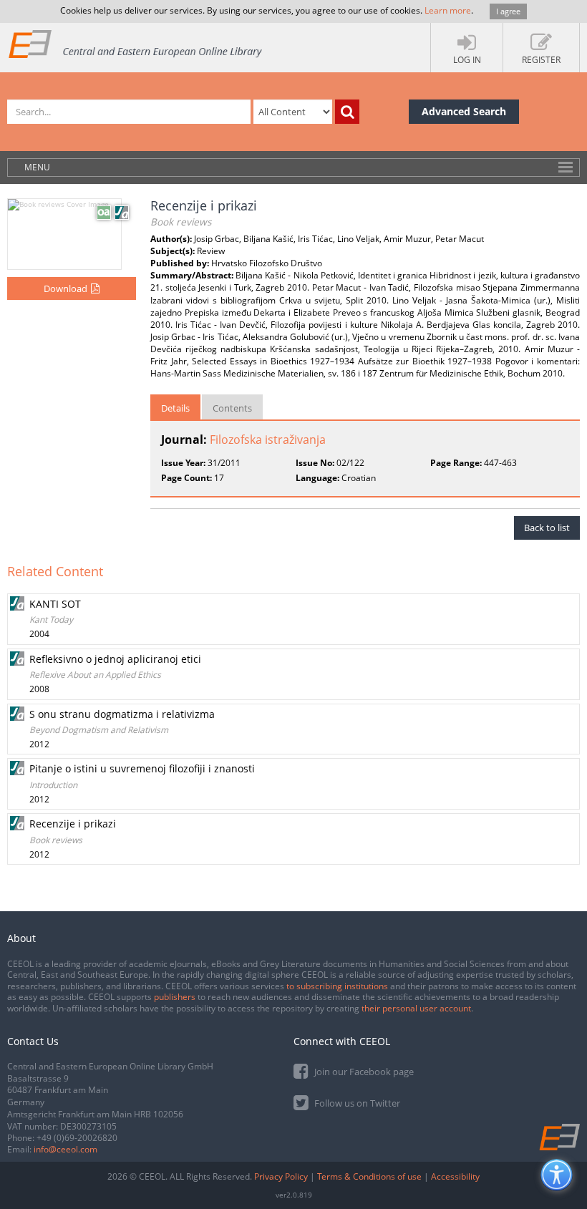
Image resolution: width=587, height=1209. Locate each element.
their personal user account (416, 1008)
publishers (174, 997)
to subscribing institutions (337, 986)
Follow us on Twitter (356, 1103)
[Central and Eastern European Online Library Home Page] (136, 43)
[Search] (347, 111)
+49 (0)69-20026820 (77, 1138)
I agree (508, 11)
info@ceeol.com (65, 1149)
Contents (232, 408)
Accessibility (455, 1176)
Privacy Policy (281, 1176)
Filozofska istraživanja (268, 439)
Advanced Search (464, 111)
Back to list (547, 527)
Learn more (448, 10)
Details (175, 408)
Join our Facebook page (363, 1071)
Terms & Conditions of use (369, 1176)
